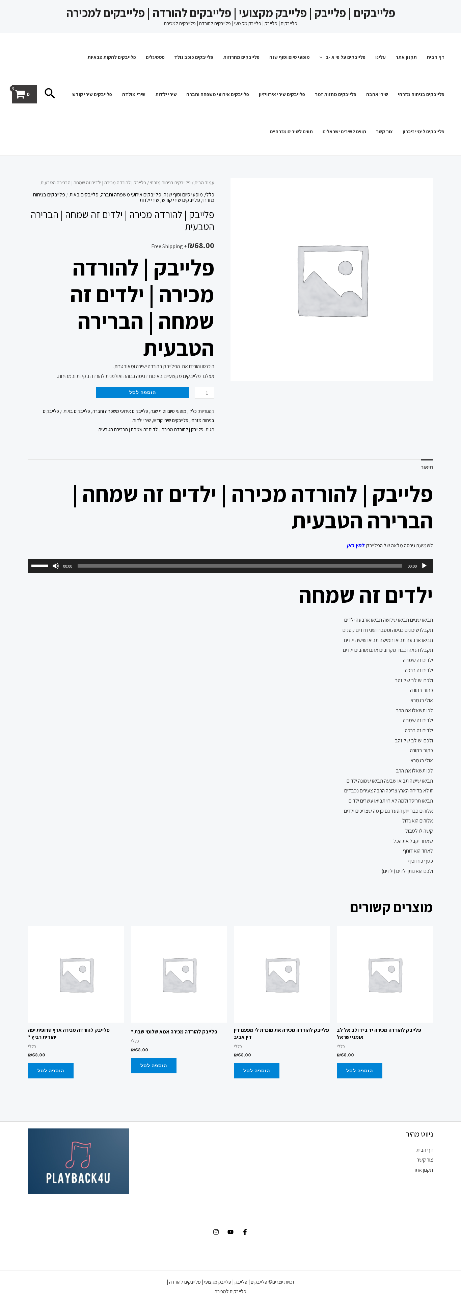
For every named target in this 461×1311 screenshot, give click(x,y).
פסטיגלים (155, 57)
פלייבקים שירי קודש (92, 94)
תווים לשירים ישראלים (344, 131)
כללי (209, 194)
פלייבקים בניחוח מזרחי (421, 94)
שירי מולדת (133, 94)
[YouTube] (230, 1232)
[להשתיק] (55, 566)
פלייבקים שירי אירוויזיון (282, 94)
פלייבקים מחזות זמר (335, 94)
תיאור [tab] (427, 467)
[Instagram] (216, 1232)
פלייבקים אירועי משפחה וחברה (217, 94)
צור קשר (384, 131)
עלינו (380, 57)
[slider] (40, 565)
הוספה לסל (142, 392)
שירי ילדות (166, 94)
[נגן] (424, 566)
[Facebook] (245, 1232)
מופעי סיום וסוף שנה (289, 57)
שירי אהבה (377, 94)
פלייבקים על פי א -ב (345, 57)
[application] (323, 57)
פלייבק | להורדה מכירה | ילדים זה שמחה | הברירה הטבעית (151, 429)
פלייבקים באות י (83, 194)
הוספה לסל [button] (359, 1070)
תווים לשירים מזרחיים (291, 131)
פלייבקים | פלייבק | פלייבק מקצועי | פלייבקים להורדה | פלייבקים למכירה (230, 12)
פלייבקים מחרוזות (241, 57)
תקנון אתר (406, 57)
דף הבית (435, 57)
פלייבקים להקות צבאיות (111, 57)
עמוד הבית (204, 182)
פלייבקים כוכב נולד (193, 57)
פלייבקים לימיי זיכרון (423, 131)
